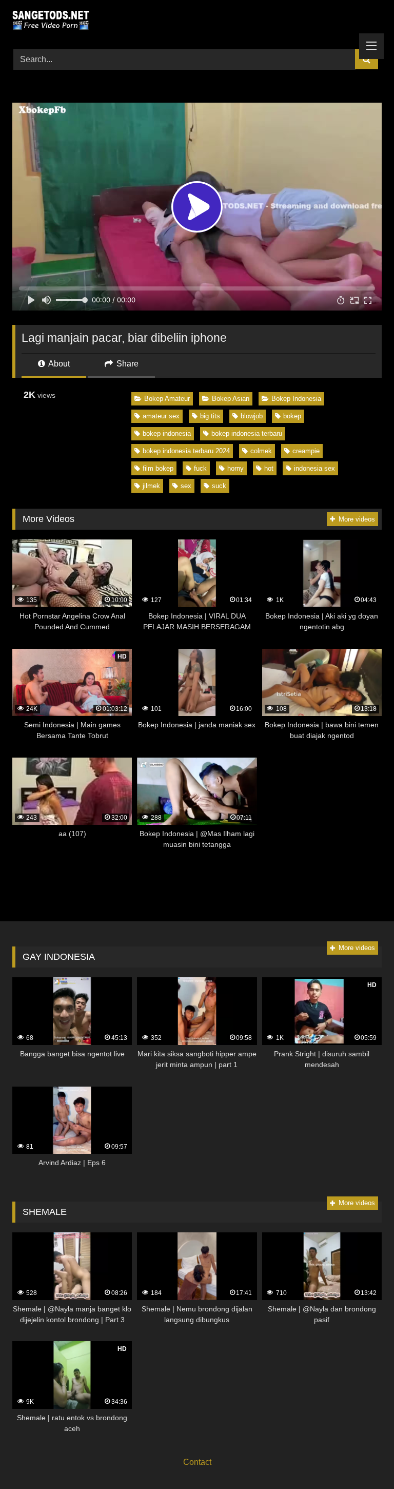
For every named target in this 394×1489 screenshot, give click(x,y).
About (58, 363)
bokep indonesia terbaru (246, 433)
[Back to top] (362, 1458)
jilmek (151, 486)
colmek (261, 451)
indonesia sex (314, 468)
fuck (200, 468)
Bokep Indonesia (296, 398)
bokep (292, 416)
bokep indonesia (167, 433)
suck (219, 486)
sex (186, 486)
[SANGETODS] (197, 21)
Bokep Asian (230, 398)
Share (126, 363)
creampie (306, 451)
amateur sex (161, 416)
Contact (197, 1462)
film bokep (158, 468)
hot (268, 468)
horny (235, 468)
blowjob (252, 416)
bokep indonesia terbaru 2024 (186, 451)
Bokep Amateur (167, 398)
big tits (210, 416)
